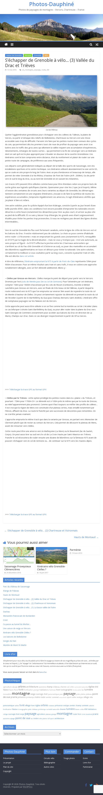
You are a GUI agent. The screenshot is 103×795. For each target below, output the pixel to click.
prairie (14, 697)
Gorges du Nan (9, 641)
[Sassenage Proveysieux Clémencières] (19, 548)
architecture (32, 686)
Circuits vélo (49, 758)
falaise (6, 689)
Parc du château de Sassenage (16, 586)
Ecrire (85, 758)
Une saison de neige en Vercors (16, 628)
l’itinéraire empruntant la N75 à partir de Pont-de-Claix (50, 261)
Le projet (7, 762)
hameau (52, 690)
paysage (37, 70)
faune (11, 690)
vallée (74, 697)
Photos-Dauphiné (51, 4)
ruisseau (51, 706)
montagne (29, 70)
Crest (5, 620)
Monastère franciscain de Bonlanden (19, 616)
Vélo (46, 55)
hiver (58, 689)
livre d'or (43, 672)
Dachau (6, 611)
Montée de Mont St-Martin (14, 645)
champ (50, 686)
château (56, 687)
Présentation (8, 758)
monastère (7, 694)
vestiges (80, 697)
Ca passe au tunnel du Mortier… (17, 624)
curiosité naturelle (81, 687)
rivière (37, 697)
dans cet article (27, 256)
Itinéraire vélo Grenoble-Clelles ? (51, 568)
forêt (21, 689)
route (44, 70)
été (48, 70)
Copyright (7, 771)
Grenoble (37, 55)
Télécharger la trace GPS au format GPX (27, 389)
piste (78, 694)
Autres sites (49, 767)
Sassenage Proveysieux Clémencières (17, 568)
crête (72, 687)
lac (83, 690)
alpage (15, 687)
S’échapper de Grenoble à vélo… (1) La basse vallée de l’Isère (29, 607)
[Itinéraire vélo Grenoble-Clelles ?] (51, 548)
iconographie (66, 689)
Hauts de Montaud (86, 537)
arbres (22, 686)
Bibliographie (49, 762)
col (23, 70)
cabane (91, 706)
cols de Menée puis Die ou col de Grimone (41, 281)
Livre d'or (87, 762)
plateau (89, 694)
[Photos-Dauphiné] (6, 44)
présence (22, 697)
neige (33, 694)
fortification (28, 690)
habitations (44, 690)
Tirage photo (69, 758)
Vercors (28, 55)
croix (83, 714)
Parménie (75, 549)
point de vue (22, 718)
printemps (30, 697)
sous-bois (63, 697)
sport (69, 697)
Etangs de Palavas (11, 590)
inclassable (77, 690)
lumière (88, 689)
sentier (49, 697)
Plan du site (8, 767)
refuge (5, 714)
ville (91, 697)
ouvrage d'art (42, 694)
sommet (55, 697)
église (91, 686)
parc (61, 694)
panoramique (53, 694)
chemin (63, 687)
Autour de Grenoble (14, 55)
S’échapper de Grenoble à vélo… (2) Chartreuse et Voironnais (41, 530)
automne (42, 687)
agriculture (7, 687)
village (86, 697)
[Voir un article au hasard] (97, 44)
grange (36, 690)
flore (16, 690)
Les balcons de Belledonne (14, 636)
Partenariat (88, 767)
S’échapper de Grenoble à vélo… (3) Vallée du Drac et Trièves (29, 599)
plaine (82, 694)
